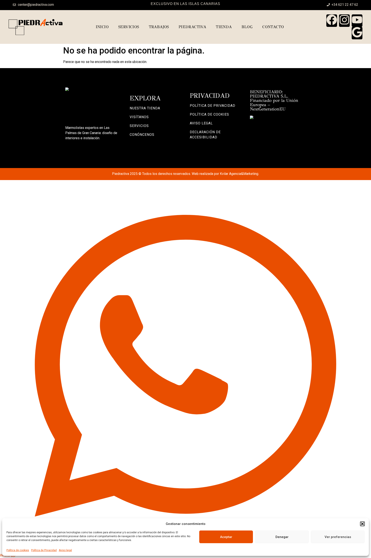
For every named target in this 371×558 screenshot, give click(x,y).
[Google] (357, 33)
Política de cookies (17, 550)
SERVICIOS (139, 126)
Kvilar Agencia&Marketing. (239, 174)
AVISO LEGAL (201, 123)
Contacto (273, 26)
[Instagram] (344, 20)
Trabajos (159, 26)
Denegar (282, 537)
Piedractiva (192, 26)
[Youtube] (357, 20)
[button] (362, 524)
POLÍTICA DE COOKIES (209, 114)
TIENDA (224, 26)
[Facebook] (331, 20)
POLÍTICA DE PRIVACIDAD (212, 106)
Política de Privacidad (44, 550)
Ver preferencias (338, 537)
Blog (247, 26)
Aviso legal (65, 550)
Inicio (102, 26)
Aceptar (226, 537)
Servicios (128, 26)
